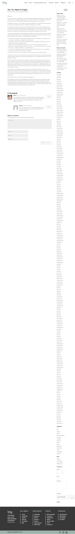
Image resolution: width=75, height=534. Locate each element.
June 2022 (59, 162)
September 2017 (60, 262)
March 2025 (59, 104)
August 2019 (59, 222)
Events (56, 2)
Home (26, 2)
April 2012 (59, 376)
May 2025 (59, 101)
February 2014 (59, 340)
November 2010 (60, 407)
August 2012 (59, 369)
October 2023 (59, 135)
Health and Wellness (60, 435)
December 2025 (60, 88)
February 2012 (59, 380)
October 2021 (59, 177)
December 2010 (60, 405)
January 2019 (59, 233)
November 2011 (60, 385)
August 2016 (59, 285)
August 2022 (59, 159)
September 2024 (60, 115)
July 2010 (58, 414)
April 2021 (59, 188)
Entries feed (59, 460)
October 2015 (59, 304)
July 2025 (58, 97)
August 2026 (59, 74)
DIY (57, 428)
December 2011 (60, 383)
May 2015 (58, 313)
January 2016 (59, 298)
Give (69, 2)
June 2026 (59, 77)
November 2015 (60, 302)
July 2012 (58, 370)
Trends (58, 449)
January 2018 (59, 255)
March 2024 (59, 126)
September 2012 (60, 367)
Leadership (59, 439)
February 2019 (59, 231)
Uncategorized (59, 451)
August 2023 (59, 137)
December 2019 (60, 215)
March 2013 (59, 356)
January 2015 (59, 320)
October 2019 (59, 219)
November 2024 (60, 112)
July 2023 (58, 139)
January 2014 (59, 342)
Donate (36, 518)
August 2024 (59, 117)
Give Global (62, 518)
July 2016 (58, 287)
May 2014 (59, 334)
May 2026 (59, 79)
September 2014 (60, 327)
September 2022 (60, 157)
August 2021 (59, 181)
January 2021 (59, 191)
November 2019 (60, 217)
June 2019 (59, 226)
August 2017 (59, 264)
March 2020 (59, 209)
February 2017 (59, 275)
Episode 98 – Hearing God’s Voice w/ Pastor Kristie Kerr (62, 51)
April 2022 (59, 166)
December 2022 (60, 152)
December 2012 (60, 361)
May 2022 (59, 164)
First (57, 473)
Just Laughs (59, 437)
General (58, 433)
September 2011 (60, 389)
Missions (63, 2)
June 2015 (59, 311)
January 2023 (59, 150)
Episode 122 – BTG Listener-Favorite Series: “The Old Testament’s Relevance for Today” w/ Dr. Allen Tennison (62, 18)
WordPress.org (59, 463)
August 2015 (59, 307)
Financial (58, 431)
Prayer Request (38, 523)
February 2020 (59, 211)
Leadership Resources (40, 2)
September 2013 (60, 349)
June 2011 (58, 394)
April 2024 (59, 124)
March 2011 (59, 399)
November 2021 (60, 175)
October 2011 (59, 387)
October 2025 (59, 92)
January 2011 (59, 403)
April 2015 (59, 314)
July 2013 (58, 352)
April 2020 (59, 208)
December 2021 (60, 173)
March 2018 (59, 251)
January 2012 (59, 381)
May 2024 (59, 123)
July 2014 (58, 331)
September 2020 (60, 199)
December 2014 (60, 322)
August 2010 (59, 412)
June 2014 (59, 332)
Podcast (51, 2)
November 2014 (60, 323)
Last (63, 473)
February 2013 (59, 358)
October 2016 (59, 282)
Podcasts (24, 519)
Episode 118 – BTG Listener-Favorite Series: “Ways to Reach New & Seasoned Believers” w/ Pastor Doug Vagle (62, 42)
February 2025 (59, 106)
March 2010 (59, 421)
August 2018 (59, 242)
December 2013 (60, 343)
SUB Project (37, 524)
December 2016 (60, 278)
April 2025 (59, 103)
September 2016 (60, 284)
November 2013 (60, 345)
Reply (49, 96)
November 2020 (60, 195)
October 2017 (59, 260)
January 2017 (59, 276)
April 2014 (59, 336)
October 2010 (59, 408)
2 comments (26, 11)
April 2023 (59, 144)
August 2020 (59, 200)
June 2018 (59, 246)
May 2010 (59, 417)
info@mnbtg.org (11, 522)
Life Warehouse (63, 514)
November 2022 (60, 153)
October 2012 (59, 365)
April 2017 (59, 271)
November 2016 (60, 280)
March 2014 (59, 338)
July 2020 (58, 202)
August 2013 (59, 351)
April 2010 (59, 419)
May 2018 (58, 247)
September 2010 (60, 410)
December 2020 (60, 193)
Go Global (62, 519)
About (30, 2)
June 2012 (59, 372)
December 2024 (60, 110)
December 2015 (60, 300)
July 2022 (58, 161)
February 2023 (59, 148)
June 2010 (59, 416)
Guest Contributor (12, 11)
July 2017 (58, 266)
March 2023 (59, 146)
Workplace (59, 453)
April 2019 (59, 228)
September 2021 (60, 179)
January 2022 (59, 171)
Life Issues (58, 440)
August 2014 (59, 329)
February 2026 (59, 85)
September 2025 (60, 94)
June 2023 (59, 141)
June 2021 (59, 184)
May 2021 (59, 186)
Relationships (59, 446)
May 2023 (59, 143)
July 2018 (58, 244)
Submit (58, 502)
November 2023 (60, 133)
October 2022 (59, 155)
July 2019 (58, 224)
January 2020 (59, 213)
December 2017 (60, 256)
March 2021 (59, 190)
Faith (22, 11)
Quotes (58, 444)
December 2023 (60, 132)
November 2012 (60, 363)
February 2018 (59, 253)
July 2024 (58, 119)
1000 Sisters (63, 516)
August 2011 (59, 390)
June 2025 (59, 99)
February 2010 (59, 423)
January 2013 (59, 360)
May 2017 (58, 269)
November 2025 (60, 90)
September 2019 (60, 220)
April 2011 (59, 398)
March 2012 (59, 378)
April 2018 (59, 249)
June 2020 (59, 204)
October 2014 (59, 325)
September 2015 (60, 305)
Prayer (23, 514)
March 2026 (59, 83)
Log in (58, 458)
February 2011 (59, 401)
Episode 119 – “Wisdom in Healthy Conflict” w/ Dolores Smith (62, 36)
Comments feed (60, 461)
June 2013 (59, 354)
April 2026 (59, 81)
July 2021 (58, 182)
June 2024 (59, 121)
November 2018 (60, 237)
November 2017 (60, 258)
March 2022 (59, 168)
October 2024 (59, 114)
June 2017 (59, 267)
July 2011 (58, 392)
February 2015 (59, 318)
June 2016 (59, 289)
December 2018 (60, 235)
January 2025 (59, 108)
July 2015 (58, 309)
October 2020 (59, 197)
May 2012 (59, 374)
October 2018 (59, 238)
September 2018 (60, 240)
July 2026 (58, 76)
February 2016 (59, 296)
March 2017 (59, 273)
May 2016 (59, 291)
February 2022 (59, 170)
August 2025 (59, 95)
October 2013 (59, 347)
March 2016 (59, 294)
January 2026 (59, 86)
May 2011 (58, 396)
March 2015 (59, 316)
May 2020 (59, 206)
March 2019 (59, 229)
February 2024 (59, 128)
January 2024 (59, 130)
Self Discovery (59, 448)
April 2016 (59, 293)
